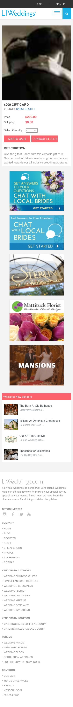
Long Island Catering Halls (22, 581)
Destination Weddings (18, 657)
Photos (9, 552)
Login (39, 3)
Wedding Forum (14, 642)
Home (7, 528)
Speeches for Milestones (34, 451)
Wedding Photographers (20, 576)
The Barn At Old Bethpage (35, 405)
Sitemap (9, 562)
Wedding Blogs (14, 652)
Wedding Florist (15, 590)
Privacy (9, 685)
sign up (60, 3)
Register (10, 538)
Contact (9, 675)
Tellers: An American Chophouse (39, 421)
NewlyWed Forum (15, 647)
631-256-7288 (11, 695)
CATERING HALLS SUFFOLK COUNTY (25, 623)
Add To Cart (17, 139)
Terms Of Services (16, 680)
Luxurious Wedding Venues (22, 661)
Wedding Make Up (15, 600)
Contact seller (45, 139)
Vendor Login (13, 690)
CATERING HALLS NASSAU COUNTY (24, 628)
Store (8, 542)
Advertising (11, 557)
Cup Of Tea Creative (32, 436)
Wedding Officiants (16, 605)
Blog (7, 533)
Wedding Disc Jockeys (18, 585)
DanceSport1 (25, 109)
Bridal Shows (13, 547)
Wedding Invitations (17, 609)
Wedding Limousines (17, 595)
